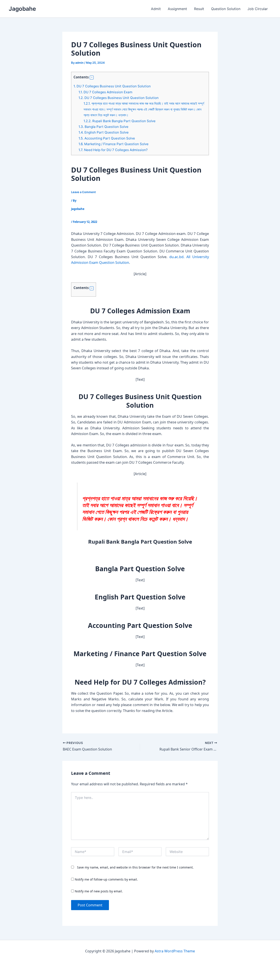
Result (199, 9)
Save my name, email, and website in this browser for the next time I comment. (135, 867)
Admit (156, 9)
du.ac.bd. (176, 256)
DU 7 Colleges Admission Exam (105, 92)
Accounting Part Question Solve (107, 138)
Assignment (177, 9)
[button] (92, 77)
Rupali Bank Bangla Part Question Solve (120, 121)
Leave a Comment (83, 192)
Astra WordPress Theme (175, 951)
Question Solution (225, 9)
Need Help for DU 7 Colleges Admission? (113, 150)
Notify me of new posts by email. (99, 891)
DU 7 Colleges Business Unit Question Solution (112, 86)
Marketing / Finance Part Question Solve (114, 144)
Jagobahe (22, 8)
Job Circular (257, 9)
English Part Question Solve (104, 132)
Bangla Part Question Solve (103, 127)
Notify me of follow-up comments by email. (106, 879)
